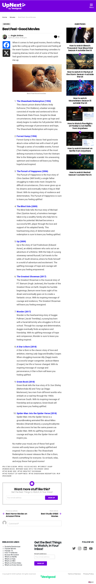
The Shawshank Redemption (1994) (34, 101)
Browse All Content (12, 555)
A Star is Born (10, 466)
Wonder (7, 476)
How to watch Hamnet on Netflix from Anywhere (80, 149)
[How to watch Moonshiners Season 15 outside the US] (80, 88)
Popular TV (9, 551)
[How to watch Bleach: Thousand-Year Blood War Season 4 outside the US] (80, 35)
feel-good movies (28, 466)
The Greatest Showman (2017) (31, 276)
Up (59, 473)
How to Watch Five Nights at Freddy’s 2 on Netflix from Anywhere (80, 126)
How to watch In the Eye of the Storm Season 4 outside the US (80, 74)
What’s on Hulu (10, 559)
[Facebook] (6, 45)
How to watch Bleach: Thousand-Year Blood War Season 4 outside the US (80, 48)
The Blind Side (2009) (27, 206)
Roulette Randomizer (12, 547)
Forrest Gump (45, 466)
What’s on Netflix (11, 557)
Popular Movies (10, 549)
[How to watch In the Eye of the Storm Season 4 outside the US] (80, 61)
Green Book (9, 469)
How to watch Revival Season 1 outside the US (79, 173)
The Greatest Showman (30, 471)
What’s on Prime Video (13, 563)
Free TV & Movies (11, 553)
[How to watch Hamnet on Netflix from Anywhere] (80, 139)
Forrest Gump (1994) (27, 136)
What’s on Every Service (13, 565)
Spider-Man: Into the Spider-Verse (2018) (37, 413)
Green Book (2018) (26, 382)
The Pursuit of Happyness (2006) (32, 171)
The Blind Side (10, 471)
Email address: (40, 554)
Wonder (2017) (24, 311)
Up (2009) (21, 241)
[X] (6, 53)
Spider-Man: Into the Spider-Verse (33, 469)
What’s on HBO (10, 561)
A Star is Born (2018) (27, 346)
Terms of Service (74, 574)
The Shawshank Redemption (43, 473)
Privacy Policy (88, 574)
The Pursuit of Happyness (16, 473)
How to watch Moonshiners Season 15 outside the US (80, 100)
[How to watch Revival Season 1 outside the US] (80, 162)
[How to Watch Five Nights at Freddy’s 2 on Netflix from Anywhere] (80, 114)
